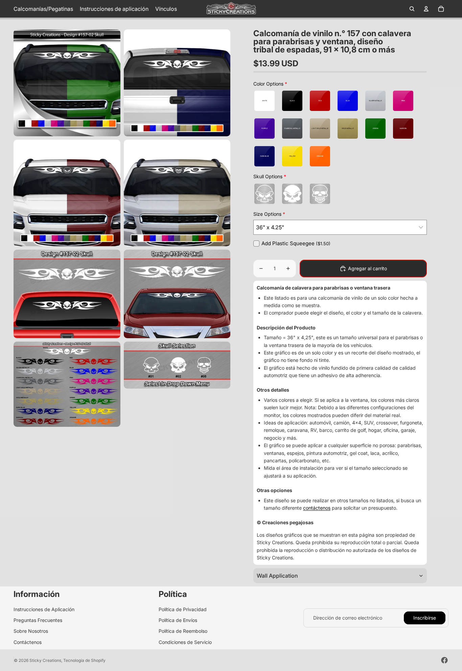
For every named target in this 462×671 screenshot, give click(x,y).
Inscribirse (424, 618)
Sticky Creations (45, 660)
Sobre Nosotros (31, 631)
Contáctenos (28, 642)
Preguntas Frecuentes (38, 620)
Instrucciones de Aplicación (44, 609)
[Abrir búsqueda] (412, 8)
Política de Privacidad (183, 609)
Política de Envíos (178, 620)
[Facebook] (444, 660)
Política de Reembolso (183, 631)
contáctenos (316, 508)
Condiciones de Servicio (185, 642)
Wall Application (277, 575)
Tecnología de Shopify (84, 660)
